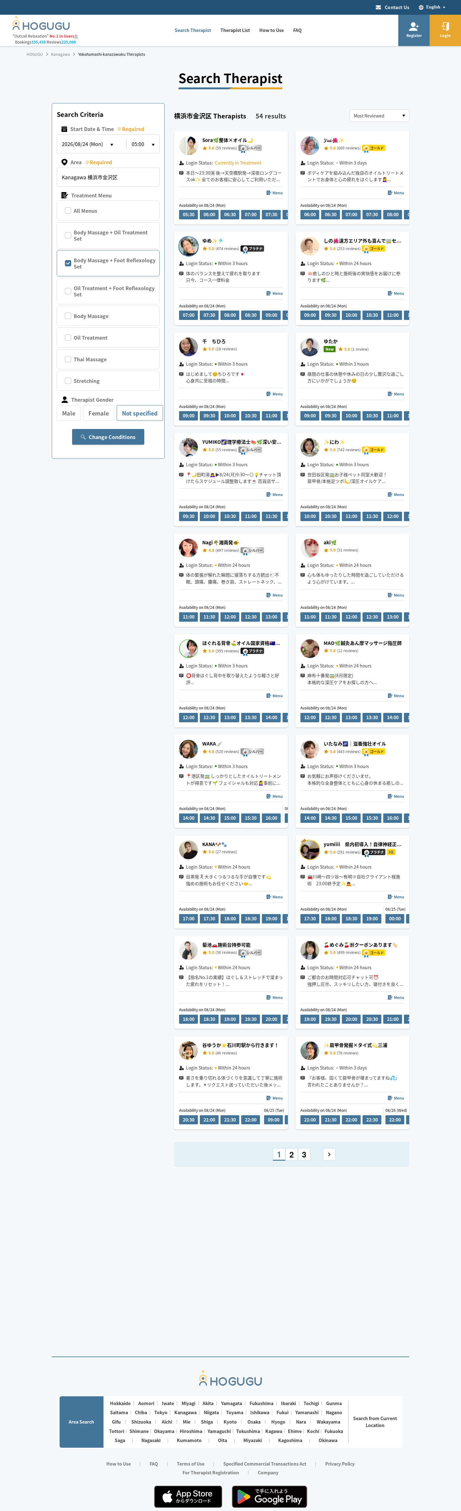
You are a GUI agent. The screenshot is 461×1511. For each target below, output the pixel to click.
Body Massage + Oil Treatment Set (111, 235)
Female (98, 413)
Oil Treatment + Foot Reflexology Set (114, 291)
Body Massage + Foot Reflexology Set (115, 263)
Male (68, 413)
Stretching (87, 380)
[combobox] (379, 115)
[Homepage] (41, 28)
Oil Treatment (91, 337)
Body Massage (91, 316)
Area (91, 162)
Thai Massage (90, 359)
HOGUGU (35, 54)
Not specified (140, 413)
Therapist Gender (92, 399)
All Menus (85, 210)
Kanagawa (60, 54)
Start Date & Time (107, 129)
